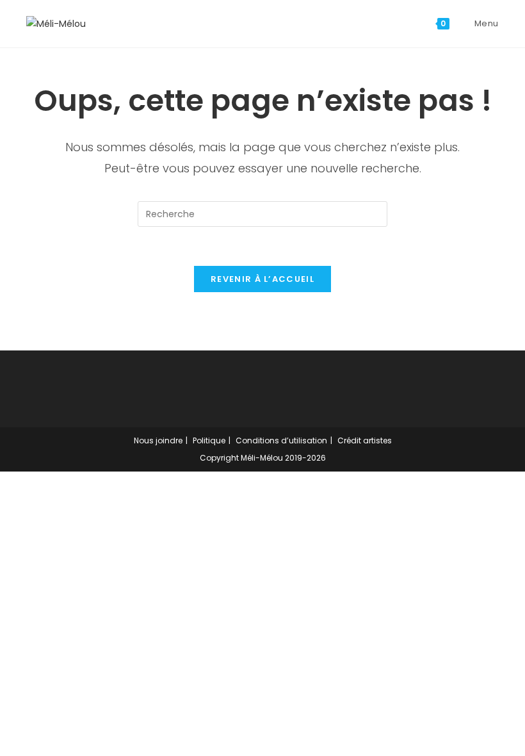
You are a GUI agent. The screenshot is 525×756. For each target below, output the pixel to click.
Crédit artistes (364, 440)
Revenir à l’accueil (262, 279)
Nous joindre (158, 440)
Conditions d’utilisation (281, 440)
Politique (209, 440)
